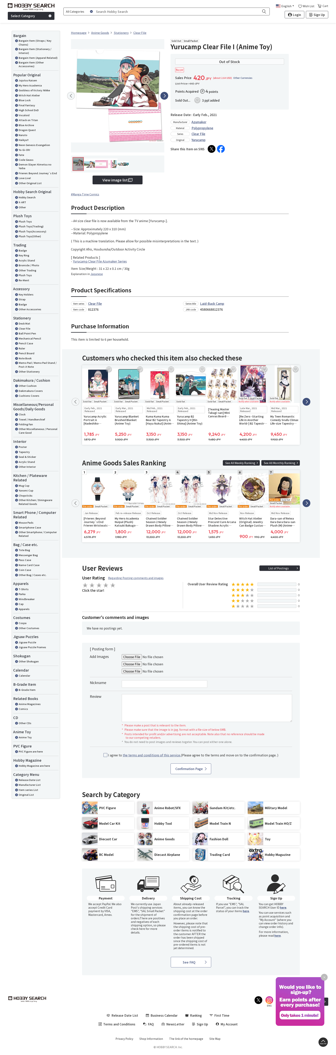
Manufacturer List (30, 785)
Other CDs (25, 723)
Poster (23, 447)
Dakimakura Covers (31, 391)
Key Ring (24, 255)
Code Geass (26, 160)
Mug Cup (24, 485)
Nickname (98, 682)
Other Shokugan (29, 661)
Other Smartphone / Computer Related (38, 534)
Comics (23, 709)
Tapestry (24, 452)
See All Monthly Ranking (279, 463)
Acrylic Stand (27, 260)
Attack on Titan (28, 120)
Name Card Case (29, 565)
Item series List (28, 790)
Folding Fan (26, 424)
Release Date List (29, 780)
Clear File (24, 328)
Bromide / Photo (29, 265)
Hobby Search (27, 197)
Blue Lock (25, 100)
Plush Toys (25, 221)
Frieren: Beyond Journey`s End (38, 173)
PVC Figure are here (31, 751)
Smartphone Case (30, 527)
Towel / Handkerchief (32, 419)
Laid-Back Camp (212, 303)
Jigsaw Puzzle (27, 642)
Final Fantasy (27, 105)
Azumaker (199, 122)
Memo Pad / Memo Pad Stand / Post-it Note (38, 364)
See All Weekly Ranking (240, 463)
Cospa (22, 623)
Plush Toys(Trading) (31, 226)
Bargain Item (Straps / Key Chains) (35, 42)
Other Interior (27, 467)
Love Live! (25, 178)
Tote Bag (24, 550)
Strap (22, 299)
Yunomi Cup (26, 490)
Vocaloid (24, 115)
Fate (21, 155)
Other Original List (30, 183)
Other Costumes (29, 628)
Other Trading (27, 270)
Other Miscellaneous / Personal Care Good (38, 431)
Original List (26, 795)
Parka (22, 594)
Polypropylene (202, 128)
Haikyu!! (24, 140)
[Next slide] (164, 96)
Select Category (23, 15)
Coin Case (25, 570)
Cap (21, 604)
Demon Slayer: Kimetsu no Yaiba (35, 166)
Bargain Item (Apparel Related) (38, 58)
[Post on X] (211, 149)
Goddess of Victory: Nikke (34, 90)
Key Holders (26, 294)
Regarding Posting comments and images (136, 578)
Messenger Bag (28, 555)
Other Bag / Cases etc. (32, 575)
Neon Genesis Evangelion (34, 145)
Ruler (22, 348)
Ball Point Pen (27, 333)
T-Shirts (24, 589)
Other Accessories (30, 309)
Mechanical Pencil (30, 338)
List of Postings (278, 568)
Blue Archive (26, 125)
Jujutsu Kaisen (28, 80)
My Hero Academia (30, 85)
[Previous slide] (71, 96)
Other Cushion (28, 386)
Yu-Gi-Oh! (24, 150)
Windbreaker (27, 599)
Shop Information (151, 1038)
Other (22, 207)
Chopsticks (25, 495)
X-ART (22, 202)
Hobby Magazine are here (34, 766)
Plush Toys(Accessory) (32, 231)
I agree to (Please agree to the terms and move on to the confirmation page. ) (193, 755)
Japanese (96, 274)
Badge (23, 250)
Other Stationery (29, 371)
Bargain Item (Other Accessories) (31, 64)
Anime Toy (25, 737)
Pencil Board (26, 353)
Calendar (24, 675)
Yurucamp (199, 139)
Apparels (24, 609)
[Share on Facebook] (221, 149)
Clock (22, 414)
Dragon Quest (27, 130)
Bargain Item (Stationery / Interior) (35, 51)
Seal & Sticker (27, 457)
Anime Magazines (30, 704)
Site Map (214, 1038)
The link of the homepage (186, 1038)
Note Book (25, 358)
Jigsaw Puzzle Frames (32, 647)
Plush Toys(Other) (30, 236)
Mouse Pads (26, 522)
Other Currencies (242, 77)
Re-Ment (24, 280)
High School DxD (29, 110)
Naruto (23, 135)
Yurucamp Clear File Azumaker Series (100, 261)
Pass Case (25, 560)
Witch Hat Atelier (29, 95)
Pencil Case (26, 343)
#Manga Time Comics (85, 194)
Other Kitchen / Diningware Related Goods (35, 502)
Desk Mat (24, 323)
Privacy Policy (124, 1038)
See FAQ (189, 962)
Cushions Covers (29, 395)
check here (138, 929)
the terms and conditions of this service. (152, 755)
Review (95, 696)
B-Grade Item (27, 690)
